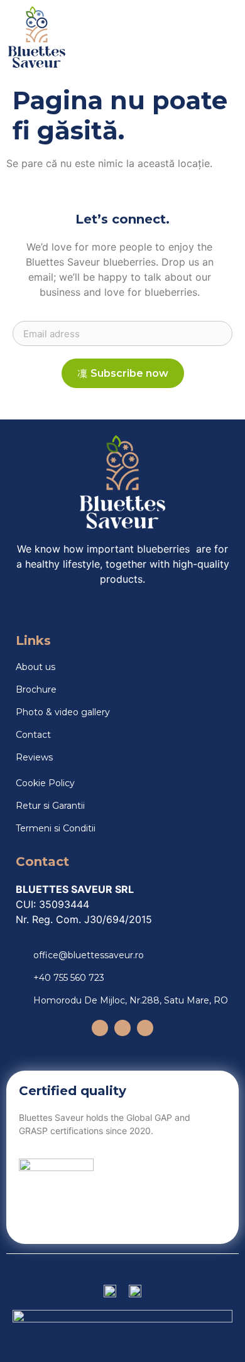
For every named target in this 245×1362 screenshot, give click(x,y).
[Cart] (188, 37)
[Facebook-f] (122, 1028)
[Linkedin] (145, 1028)
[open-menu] (221, 37)
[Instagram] (100, 1028)
